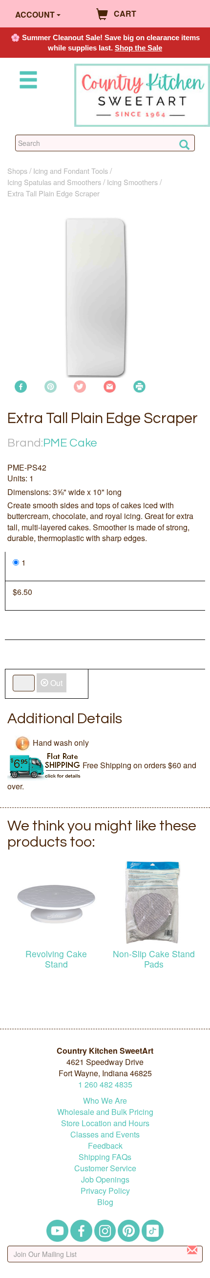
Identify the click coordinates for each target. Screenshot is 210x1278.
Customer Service (105, 1168)
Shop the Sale (138, 48)
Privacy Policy (105, 1190)
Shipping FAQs (105, 1156)
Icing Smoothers (132, 182)
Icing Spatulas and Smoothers (54, 182)
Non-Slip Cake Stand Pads (154, 958)
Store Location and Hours (105, 1123)
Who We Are (105, 1100)
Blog (105, 1201)
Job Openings (105, 1179)
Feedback (105, 1145)
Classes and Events (105, 1134)
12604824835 (105, 1084)
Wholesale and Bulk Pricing (105, 1111)
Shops (17, 171)
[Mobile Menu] (26, 81)
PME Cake (70, 443)
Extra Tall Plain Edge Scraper (53, 193)
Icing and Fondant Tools (70, 171)
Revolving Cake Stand (56, 958)
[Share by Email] (110, 385)
